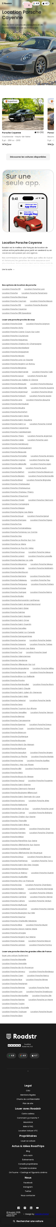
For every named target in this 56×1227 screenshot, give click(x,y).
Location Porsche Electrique (14, 297)
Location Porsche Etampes (14, 520)
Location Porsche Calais (13, 440)
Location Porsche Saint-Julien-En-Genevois (22, 692)
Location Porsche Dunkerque (15, 736)
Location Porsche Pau (40, 580)
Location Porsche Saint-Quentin (16, 624)
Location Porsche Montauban (15, 404)
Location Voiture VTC (28, 1131)
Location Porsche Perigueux (14, 584)
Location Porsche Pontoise (14, 588)
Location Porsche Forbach (14, 396)
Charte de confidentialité (28, 1099)
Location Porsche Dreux (12, 856)
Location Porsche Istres (12, 760)
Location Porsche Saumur (13, 917)
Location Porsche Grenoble (14, 963)
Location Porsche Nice (12, 979)
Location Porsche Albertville (14, 388)
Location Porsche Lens (12, 400)
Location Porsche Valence (14, 893)
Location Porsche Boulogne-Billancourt (19, 792)
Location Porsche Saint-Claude (16, 688)
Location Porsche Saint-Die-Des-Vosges (20, 864)
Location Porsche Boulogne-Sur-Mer (18, 913)
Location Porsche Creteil (41, 424)
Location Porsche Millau (43, 668)
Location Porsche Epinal (38, 516)
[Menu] (53, 3)
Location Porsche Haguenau (15, 339)
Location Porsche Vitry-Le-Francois (18, 880)
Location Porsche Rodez (13, 596)
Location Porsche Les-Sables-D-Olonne (20, 380)
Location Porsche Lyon (34, 289)
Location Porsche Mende (13, 568)
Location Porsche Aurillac (38, 760)
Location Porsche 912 (11, 305)
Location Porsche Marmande (15, 372)
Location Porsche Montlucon (15, 572)
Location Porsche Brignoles (39, 480)
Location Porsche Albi (11, 768)
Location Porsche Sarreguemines (17, 636)
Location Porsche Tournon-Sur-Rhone (19, 708)
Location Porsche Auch (36, 468)
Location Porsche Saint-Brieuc (15, 824)
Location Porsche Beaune (41, 672)
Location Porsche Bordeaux (41, 971)
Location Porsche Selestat (14, 700)
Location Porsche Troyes (38, 728)
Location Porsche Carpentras (15, 428)
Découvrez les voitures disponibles (28, 157)
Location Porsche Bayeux (41, 384)
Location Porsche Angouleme (15, 668)
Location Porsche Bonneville (41, 476)
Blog (28, 1151)
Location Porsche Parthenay (15, 860)
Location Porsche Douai (12, 516)
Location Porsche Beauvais (14, 452)
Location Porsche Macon (39, 941)
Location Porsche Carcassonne (16, 720)
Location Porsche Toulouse (14, 1011)
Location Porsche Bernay (13, 716)
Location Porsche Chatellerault (16, 848)
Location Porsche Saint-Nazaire (16, 616)
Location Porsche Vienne (41, 897)
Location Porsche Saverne (14, 640)
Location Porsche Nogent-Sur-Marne (19, 937)
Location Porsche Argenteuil (14, 392)
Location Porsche (10, 293)
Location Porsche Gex (12, 536)
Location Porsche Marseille (14, 959)
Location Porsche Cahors (13, 901)
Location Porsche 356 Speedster (16, 313)
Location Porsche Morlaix (42, 756)
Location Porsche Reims (41, 592)
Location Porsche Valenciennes (16, 656)
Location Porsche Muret (37, 925)
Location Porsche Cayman (14, 301)
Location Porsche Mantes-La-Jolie (17, 560)
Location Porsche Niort (40, 576)
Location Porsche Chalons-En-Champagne (21, 343)
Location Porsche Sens (12, 704)
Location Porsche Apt (37, 376)
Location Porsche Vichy (12, 327)
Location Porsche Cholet (13, 500)
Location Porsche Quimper (14, 592)
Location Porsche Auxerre (42, 388)
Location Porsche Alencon (39, 856)
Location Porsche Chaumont (15, 496)
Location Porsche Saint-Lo (14, 424)
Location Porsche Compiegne (15, 504)
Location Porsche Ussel (36, 652)
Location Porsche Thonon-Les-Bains (18, 648)
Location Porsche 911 (11, 289)
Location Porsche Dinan (42, 392)
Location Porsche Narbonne (14, 804)
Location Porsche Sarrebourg (15, 444)
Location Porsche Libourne (38, 400)
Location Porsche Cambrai (14, 897)
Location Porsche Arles (39, 800)
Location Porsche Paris (39, 987)
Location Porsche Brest (12, 480)
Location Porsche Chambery (38, 885)
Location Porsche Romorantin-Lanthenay (21, 600)
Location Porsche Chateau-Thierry (18, 492)
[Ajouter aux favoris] (40, 101)
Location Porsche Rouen (41, 1011)
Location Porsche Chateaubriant (17, 448)
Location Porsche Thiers (13, 436)
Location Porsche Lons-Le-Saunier (17, 359)
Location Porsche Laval (43, 808)
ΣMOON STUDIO (42, 1214)
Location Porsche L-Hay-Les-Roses (18, 764)
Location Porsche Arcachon (14, 909)
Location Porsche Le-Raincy (14, 872)
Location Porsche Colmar (13, 812)
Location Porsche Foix (12, 524)
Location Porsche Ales (12, 468)
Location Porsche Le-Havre (41, 999)
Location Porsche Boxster (36, 305)
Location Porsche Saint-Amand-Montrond (21, 604)
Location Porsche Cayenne (14, 309)
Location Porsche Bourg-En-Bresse (17, 776)
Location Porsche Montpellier (15, 995)
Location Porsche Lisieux (39, 552)
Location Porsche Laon (38, 440)
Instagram (28, 1187)
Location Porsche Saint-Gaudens (17, 420)
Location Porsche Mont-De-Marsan (18, 744)
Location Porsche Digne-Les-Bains (17, 512)
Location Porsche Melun (13, 836)
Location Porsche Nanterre (14, 576)
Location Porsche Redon (13, 889)
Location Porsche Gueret (42, 872)
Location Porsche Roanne (36, 768)
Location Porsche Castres (13, 828)
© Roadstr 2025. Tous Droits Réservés (14, 1214)
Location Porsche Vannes (42, 909)
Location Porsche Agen (40, 464)
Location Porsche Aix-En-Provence (17, 967)
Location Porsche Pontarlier (14, 456)
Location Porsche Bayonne (14, 672)
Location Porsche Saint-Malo (15, 696)
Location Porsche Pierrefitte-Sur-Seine (19, 840)
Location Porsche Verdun (40, 901)
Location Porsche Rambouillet (15, 684)
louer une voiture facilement (15, 955)
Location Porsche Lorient (13, 556)
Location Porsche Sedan (40, 640)
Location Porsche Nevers (13, 355)
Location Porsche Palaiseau (14, 580)
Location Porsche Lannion (13, 945)
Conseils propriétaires (28, 1164)
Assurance (28, 1122)
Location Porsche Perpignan (14, 983)
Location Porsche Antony (13, 800)
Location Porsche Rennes (13, 987)
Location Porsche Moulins (13, 408)
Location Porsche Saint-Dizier (15, 608)
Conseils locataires (28, 1168)
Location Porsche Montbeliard (15, 347)
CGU (28, 1091)
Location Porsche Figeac (41, 520)
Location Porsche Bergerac (14, 368)
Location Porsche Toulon (13, 1003)
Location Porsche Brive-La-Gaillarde (18, 676)
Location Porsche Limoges (14, 933)
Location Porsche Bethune (14, 748)
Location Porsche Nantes (13, 999)
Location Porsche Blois (12, 925)
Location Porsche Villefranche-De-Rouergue (22, 852)
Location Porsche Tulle (42, 372)
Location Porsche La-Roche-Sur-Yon (18, 540)
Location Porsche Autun (13, 376)
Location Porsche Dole (12, 323)
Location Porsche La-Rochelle (15, 1007)
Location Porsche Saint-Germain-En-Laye (21, 796)
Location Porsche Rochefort (14, 412)
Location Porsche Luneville (40, 556)
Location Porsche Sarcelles (14, 628)
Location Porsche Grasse (13, 941)
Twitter (28, 1191)
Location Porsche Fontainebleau (16, 528)
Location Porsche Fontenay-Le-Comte (19, 532)
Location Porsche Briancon (14, 732)
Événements (28, 1160)
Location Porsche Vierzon (41, 712)
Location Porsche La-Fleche (14, 756)
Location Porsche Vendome (14, 660)
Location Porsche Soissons (14, 644)
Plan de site (28, 1103)
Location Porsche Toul (12, 652)
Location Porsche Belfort (13, 472)
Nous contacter (28, 1195)
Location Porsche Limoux (13, 552)
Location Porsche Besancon (40, 472)
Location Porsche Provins (13, 680)
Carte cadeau (28, 1114)
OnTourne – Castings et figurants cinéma (28, 1172)
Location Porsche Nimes (37, 979)
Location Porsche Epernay (14, 724)
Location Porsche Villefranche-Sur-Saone (21, 844)
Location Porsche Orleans (41, 893)
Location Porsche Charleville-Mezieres (19, 921)
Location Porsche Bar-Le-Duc (15, 808)
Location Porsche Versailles (14, 712)
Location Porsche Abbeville (14, 464)
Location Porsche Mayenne (14, 564)
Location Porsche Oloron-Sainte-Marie (19, 929)
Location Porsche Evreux (40, 724)
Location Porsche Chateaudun (16, 484)
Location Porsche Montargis (40, 889)
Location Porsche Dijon (12, 1015)
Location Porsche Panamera (34, 293)
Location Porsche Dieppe (13, 508)
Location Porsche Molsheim (40, 568)
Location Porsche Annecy (13, 971)
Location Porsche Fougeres (40, 780)
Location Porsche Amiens (42, 456)
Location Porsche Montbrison (15, 868)
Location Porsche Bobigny (40, 812)
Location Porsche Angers (41, 752)
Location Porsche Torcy (42, 860)
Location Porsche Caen (12, 975)
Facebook (28, 1183)
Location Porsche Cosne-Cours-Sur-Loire (21, 331)
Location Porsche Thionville (14, 820)
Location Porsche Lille (41, 995)
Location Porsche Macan (41, 301)
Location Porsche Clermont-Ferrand (18, 788)
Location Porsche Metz (12, 772)
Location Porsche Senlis (40, 700)
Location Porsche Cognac (14, 460)
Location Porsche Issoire (40, 396)
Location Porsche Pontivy (40, 945)
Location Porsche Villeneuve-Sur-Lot (18, 664)
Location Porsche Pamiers (14, 832)
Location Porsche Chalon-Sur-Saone (18, 816)
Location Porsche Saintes (13, 612)
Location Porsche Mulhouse (14, 905)
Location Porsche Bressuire (14, 384)
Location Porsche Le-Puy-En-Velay (18, 548)
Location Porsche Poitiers (42, 584)
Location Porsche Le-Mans (14, 544)
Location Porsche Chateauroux (16, 488)
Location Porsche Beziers (13, 476)
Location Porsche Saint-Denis (15, 416)
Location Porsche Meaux (42, 564)
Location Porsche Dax (12, 885)
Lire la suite (7, 269)
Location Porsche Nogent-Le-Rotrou (18, 364)
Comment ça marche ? (28, 1118)
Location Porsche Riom (43, 684)
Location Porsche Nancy (38, 975)
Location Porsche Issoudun (14, 752)
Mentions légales (28, 1095)
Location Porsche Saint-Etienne (16, 784)
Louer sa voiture (28, 1141)
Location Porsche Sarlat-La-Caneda (18, 632)
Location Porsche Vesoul (13, 780)
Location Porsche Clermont (40, 500)
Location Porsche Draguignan (15, 351)
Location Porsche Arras (39, 828)
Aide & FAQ (28, 1126)
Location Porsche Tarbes (41, 644)
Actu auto (28, 1155)
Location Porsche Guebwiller (15, 876)
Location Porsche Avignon (38, 323)
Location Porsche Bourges (14, 740)
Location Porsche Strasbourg (39, 991)
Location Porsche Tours (12, 728)
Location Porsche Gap (39, 460)
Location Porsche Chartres (41, 832)
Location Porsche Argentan (40, 436)
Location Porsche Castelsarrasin (16, 432)
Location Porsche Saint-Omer (15, 620)
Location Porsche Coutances (15, 335)
